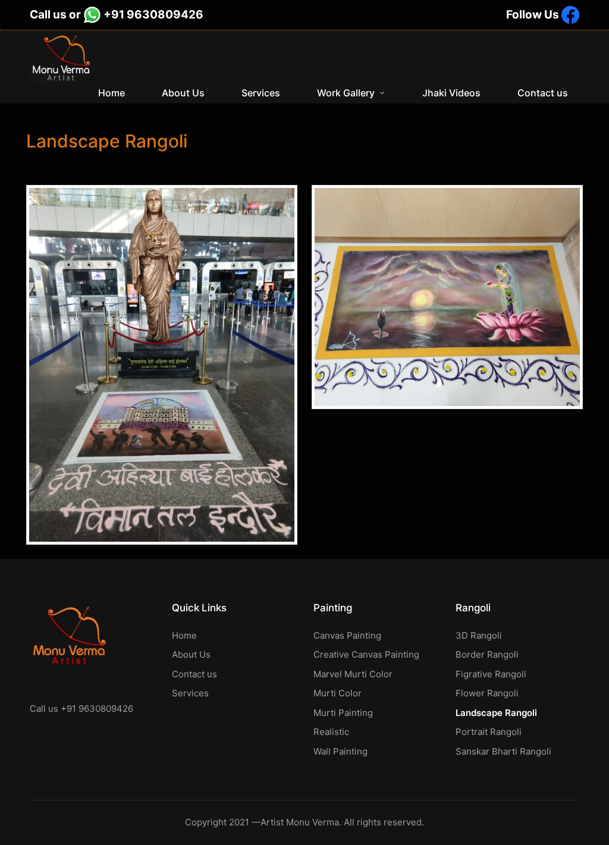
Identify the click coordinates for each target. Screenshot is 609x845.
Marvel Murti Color (353, 674)
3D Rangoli (479, 635)
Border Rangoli (487, 654)
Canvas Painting (347, 635)
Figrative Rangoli (491, 674)
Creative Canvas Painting (366, 654)
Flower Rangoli (487, 693)
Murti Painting (343, 712)
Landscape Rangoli (496, 712)
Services (190, 693)
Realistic (331, 731)
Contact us (194, 674)
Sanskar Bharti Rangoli (503, 751)
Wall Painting (340, 751)
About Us (191, 654)
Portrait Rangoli (489, 731)
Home (184, 635)
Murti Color (337, 693)
